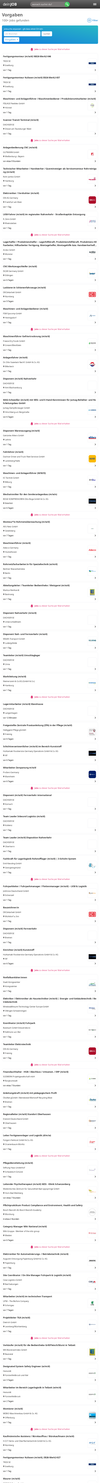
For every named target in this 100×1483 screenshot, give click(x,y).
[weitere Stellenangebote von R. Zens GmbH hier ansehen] (92, 221)
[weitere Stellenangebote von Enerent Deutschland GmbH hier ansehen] (92, 1121)
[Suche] (67, 4)
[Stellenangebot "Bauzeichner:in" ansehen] (95, 921)
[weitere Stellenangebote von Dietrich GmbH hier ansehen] (92, 1324)
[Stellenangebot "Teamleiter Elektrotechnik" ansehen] (95, 1058)
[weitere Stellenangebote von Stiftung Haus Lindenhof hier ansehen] (92, 1169)
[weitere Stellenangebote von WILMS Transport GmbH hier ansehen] (92, 641)
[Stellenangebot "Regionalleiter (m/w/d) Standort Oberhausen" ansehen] (95, 1128)
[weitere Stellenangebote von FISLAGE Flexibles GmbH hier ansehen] (92, 105)
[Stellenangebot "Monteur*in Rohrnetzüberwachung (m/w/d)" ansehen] (95, 535)
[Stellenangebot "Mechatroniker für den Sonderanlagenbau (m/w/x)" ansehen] (95, 508)
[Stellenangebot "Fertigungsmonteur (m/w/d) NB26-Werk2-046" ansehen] (95, 70)
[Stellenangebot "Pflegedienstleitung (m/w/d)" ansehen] (95, 1176)
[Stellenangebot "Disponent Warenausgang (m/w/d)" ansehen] (95, 444)
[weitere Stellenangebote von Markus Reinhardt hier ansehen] (92, 592)
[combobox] (50, 4)
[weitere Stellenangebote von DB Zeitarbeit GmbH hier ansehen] (92, 294)
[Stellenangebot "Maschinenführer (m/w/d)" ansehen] (95, 556)
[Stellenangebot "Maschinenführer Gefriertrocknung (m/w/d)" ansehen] (95, 350)
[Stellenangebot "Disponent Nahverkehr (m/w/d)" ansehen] (95, 626)
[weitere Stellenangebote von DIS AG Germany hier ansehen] (92, 200)
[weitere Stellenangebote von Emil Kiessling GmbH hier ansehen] (92, 865)
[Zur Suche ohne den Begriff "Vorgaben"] (17, 39)
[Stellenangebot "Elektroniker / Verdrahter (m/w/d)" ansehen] (95, 207)
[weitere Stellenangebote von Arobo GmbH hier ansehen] (92, 252)
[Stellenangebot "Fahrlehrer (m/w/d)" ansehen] (95, 465)
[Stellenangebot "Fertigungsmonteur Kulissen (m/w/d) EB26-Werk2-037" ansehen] (95, 91)
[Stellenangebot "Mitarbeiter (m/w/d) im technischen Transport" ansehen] (95, 1310)
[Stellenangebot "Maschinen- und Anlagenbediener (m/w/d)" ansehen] (95, 322)
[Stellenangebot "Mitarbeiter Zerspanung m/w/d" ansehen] (95, 781)
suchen (46, 33)
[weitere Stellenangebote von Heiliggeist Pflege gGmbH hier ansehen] (92, 732)
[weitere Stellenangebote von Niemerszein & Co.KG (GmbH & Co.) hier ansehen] (92, 683)
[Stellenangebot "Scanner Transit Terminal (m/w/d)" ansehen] (95, 133)
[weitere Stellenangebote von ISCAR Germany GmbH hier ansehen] (92, 273)
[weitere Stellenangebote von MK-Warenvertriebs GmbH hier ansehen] (92, 1352)
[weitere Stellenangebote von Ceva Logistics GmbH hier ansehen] (92, 1282)
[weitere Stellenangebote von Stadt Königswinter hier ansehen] (92, 984)
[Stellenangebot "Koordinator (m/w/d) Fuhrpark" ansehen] (95, 1036)
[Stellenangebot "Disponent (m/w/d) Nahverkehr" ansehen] (95, 392)
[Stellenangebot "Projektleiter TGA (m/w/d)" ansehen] (95, 1331)
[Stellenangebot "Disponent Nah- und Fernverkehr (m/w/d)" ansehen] (95, 648)
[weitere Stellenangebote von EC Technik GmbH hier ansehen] (92, 480)
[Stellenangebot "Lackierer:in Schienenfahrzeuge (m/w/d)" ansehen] (95, 301)
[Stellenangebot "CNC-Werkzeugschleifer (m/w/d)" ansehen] (95, 280)
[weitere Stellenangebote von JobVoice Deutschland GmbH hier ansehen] (92, 893)
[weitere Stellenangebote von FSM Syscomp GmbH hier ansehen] (92, 315)
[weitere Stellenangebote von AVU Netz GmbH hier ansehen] (92, 528)
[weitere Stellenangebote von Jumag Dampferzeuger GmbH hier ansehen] (92, 410)
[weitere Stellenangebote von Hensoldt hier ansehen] (92, 1373)
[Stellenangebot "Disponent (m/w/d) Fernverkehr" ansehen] (95, 942)
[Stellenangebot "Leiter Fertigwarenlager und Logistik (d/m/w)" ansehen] (95, 1149)
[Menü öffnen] (95, 4)
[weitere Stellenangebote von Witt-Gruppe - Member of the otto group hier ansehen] (92, 1233)
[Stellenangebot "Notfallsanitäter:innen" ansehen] (95, 991)
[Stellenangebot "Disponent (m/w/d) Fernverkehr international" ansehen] (95, 809)
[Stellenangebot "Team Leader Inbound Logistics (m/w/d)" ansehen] (95, 830)
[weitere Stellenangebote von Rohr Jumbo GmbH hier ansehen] (92, 178)
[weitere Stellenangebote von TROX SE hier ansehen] (92, 63)
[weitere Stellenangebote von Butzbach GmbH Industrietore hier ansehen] (92, 1030)
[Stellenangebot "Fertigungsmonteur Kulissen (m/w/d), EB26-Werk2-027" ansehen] (95, 1471)
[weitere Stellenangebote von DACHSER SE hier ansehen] (92, 126)
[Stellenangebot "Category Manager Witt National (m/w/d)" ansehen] (95, 1240)
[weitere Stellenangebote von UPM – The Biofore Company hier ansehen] (92, 1303)
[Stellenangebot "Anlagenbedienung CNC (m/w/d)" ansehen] (95, 161)
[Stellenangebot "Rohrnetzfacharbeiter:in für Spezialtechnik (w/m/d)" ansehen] (95, 578)
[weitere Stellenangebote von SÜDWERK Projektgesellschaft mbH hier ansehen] (92, 1078)
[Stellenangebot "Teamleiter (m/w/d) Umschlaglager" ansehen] (95, 669)
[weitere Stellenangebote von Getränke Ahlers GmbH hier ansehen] (92, 437)
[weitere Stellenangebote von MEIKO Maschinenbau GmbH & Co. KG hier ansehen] (92, 1415)
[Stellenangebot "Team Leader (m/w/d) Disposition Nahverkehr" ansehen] (95, 851)
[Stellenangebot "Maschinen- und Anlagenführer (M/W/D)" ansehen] (95, 486)
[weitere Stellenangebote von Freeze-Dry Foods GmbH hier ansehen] (92, 343)
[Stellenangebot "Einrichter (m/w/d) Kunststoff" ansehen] (95, 963)
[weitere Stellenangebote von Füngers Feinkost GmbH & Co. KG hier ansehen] (92, 1142)
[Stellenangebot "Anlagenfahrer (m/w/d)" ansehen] (95, 371)
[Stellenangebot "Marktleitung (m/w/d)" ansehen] (95, 690)
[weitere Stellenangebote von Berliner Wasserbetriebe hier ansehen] (92, 571)
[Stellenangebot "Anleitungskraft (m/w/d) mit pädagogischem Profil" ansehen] (95, 1106)
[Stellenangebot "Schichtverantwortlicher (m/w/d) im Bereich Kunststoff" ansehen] (95, 760)
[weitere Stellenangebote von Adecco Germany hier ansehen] (92, 550)
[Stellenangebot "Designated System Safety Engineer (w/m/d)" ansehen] (95, 1380)
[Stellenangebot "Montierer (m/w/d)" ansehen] (95, 1422)
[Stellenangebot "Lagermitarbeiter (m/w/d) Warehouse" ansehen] (95, 717)
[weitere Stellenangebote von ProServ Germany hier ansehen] (92, 774)
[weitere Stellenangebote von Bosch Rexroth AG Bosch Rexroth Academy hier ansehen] (92, 1212)
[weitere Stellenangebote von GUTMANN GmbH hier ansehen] (92, 154)
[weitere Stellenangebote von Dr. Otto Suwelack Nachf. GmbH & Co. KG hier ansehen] (92, 364)
